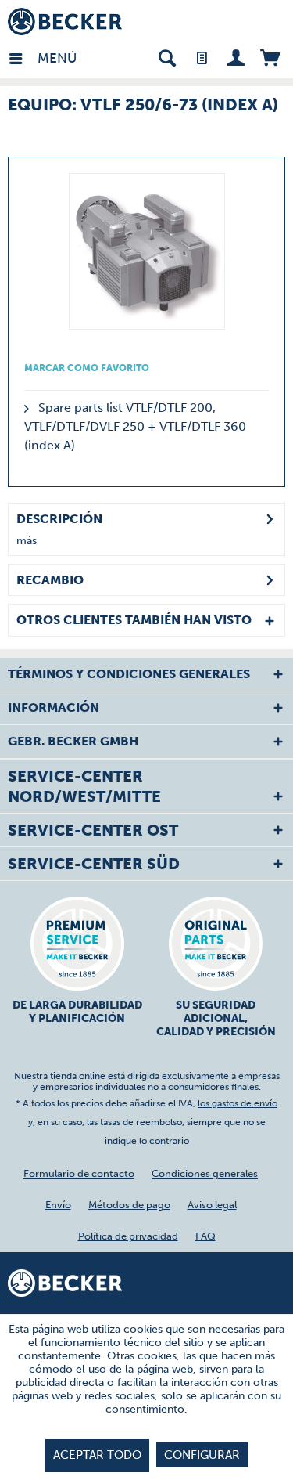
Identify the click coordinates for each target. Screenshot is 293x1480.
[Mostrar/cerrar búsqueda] (166, 56)
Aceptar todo (97, 1455)
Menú (41, 58)
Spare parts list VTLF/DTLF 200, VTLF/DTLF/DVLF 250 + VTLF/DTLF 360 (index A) (135, 426)
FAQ (205, 1236)
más (26, 540)
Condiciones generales (205, 1173)
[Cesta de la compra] (270, 56)
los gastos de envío (237, 1103)
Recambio (50, 579)
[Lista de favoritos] (201, 56)
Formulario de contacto (78, 1173)
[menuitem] (22, 56)
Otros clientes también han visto (134, 619)
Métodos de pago (129, 1205)
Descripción (59, 518)
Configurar (202, 1455)
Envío (58, 1205)
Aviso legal (212, 1205)
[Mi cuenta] (235, 56)
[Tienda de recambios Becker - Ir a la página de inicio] (65, 21)
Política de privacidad (128, 1236)
